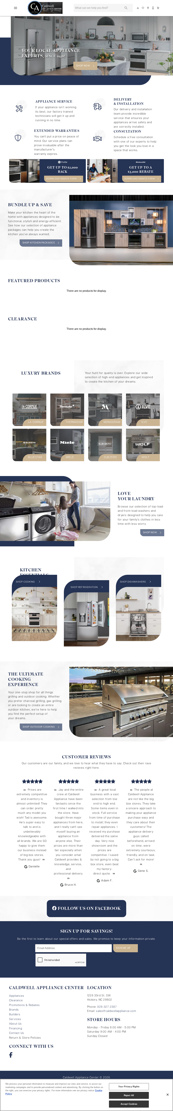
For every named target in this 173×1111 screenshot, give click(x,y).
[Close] (167, 1094)
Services (15, 1019)
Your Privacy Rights (128, 1086)
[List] (143, 8)
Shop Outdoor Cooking (39, 727)
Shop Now (150, 532)
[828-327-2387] (153, 8)
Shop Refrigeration (84, 587)
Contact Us (16, 1033)
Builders (14, 1014)
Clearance (16, 1000)
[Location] (148, 8)
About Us (15, 1024)
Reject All (129, 1095)
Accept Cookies (129, 1104)
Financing (15, 1028)
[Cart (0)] (158, 8)
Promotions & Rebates (24, 1005)
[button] (16, 8)
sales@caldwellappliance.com (116, 1011)
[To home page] (45, 8)
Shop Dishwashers (133, 582)
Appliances (16, 996)
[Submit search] (126, 8)
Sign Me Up (123, 948)
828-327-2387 (107, 1007)
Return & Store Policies (25, 1038)
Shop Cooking (26, 582)
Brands (14, 1010)
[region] (86, 1095)
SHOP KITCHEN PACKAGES (38, 243)
